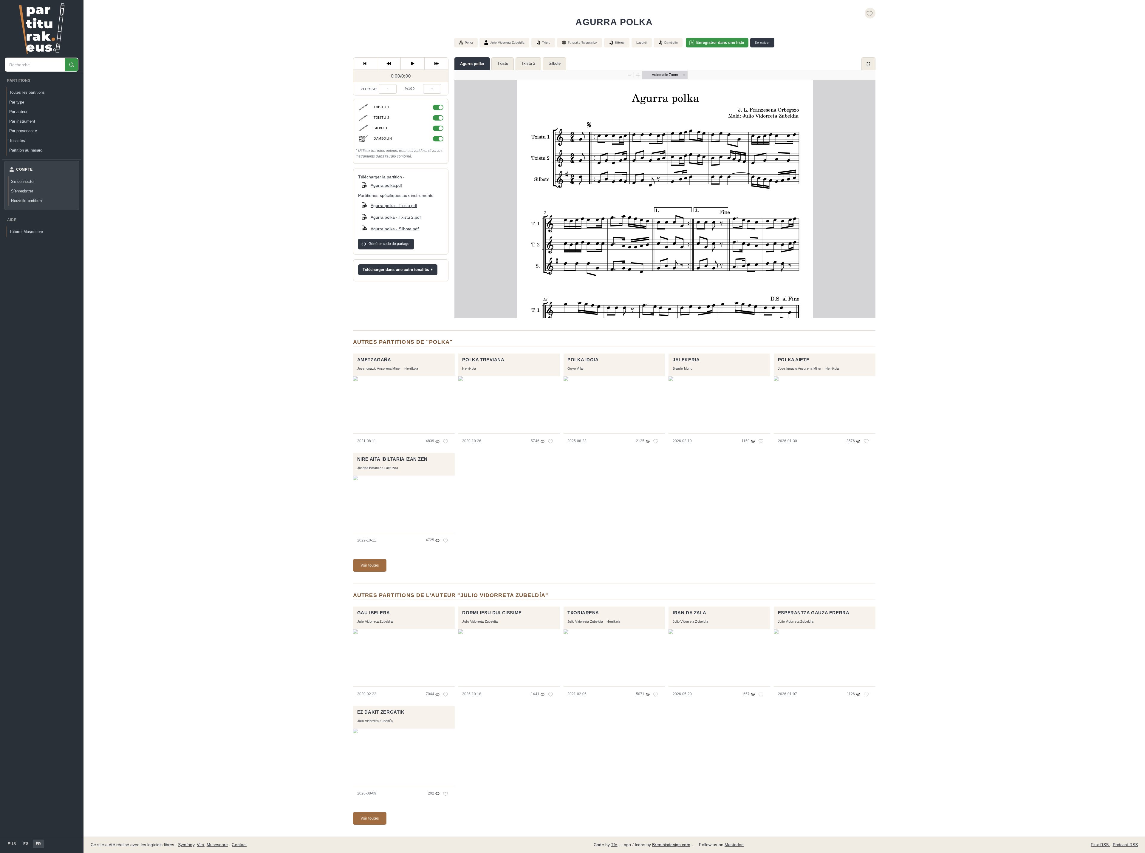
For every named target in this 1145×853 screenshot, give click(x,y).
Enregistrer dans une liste (720, 42)
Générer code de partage (389, 244)
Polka (469, 42)
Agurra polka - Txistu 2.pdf (396, 217)
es (25, 844)
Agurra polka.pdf (386, 185)
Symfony (186, 845)
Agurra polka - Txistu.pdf (394, 205)
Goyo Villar (575, 368)
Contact (239, 845)
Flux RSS (1100, 845)
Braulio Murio (682, 368)
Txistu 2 (528, 63)
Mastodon (734, 845)
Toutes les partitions (27, 92)
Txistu (502, 63)
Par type (16, 102)
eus (12, 844)
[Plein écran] (868, 63)
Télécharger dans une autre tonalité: (396, 269)
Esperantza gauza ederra (814, 612)
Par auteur (18, 111)
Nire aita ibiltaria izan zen (392, 459)
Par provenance (23, 131)
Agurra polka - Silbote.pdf (395, 228)
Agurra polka (472, 63)
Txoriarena (583, 612)
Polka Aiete (793, 359)
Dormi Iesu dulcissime (492, 612)
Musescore (217, 845)
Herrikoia (411, 368)
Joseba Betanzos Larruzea (377, 468)
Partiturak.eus (41, 28)
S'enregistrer (22, 191)
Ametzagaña (374, 359)
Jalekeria (686, 359)
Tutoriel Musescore (26, 232)
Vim (200, 845)
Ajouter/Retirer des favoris (870, 13)
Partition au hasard (26, 150)
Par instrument (22, 121)
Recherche (71, 65)
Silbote (555, 63)
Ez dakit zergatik (381, 712)
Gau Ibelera (373, 612)
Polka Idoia (582, 359)
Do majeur (762, 42)
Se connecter (23, 181)
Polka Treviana (483, 359)
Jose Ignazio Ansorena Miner (379, 368)
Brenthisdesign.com (671, 845)
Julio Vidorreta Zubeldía (507, 42)
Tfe (614, 845)
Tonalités (17, 140)
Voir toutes (369, 565)
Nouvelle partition (26, 201)
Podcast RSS (1125, 845)
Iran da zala (689, 612)
